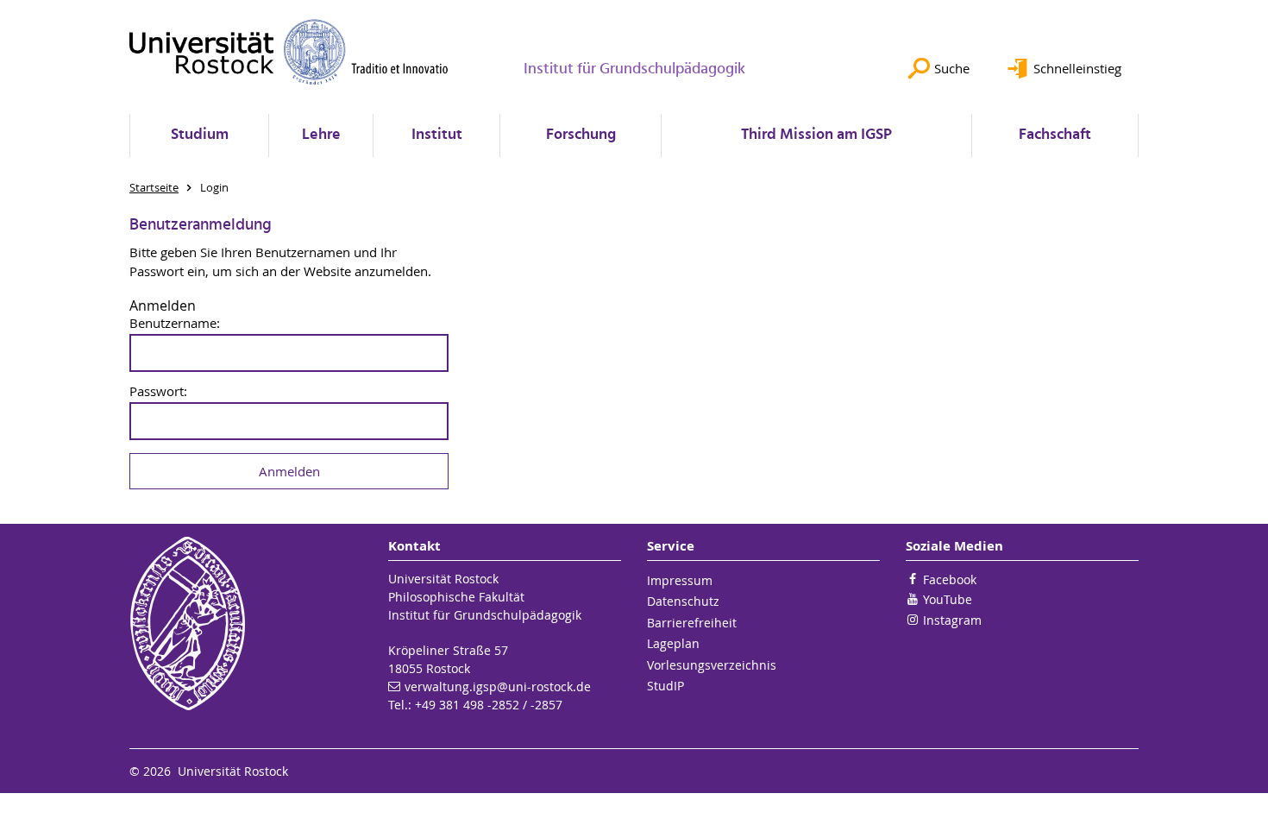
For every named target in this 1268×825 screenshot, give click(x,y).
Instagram (952, 620)
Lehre (321, 135)
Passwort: (158, 391)
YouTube (947, 599)
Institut (436, 135)
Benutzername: (174, 323)
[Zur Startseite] (289, 51)
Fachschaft (1055, 135)
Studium (200, 135)
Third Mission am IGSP (816, 135)
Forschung (581, 135)
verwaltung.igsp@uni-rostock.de (498, 686)
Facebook (949, 579)
